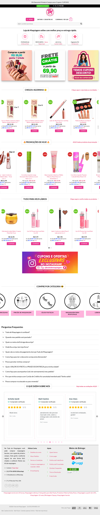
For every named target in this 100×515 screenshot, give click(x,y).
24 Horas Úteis (25, 44)
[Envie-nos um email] (16, 485)
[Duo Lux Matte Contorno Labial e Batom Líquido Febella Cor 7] (81, 108)
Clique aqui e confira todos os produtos (83, 199)
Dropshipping (34, 471)
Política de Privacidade (56, 464)
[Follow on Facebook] (53, 6)
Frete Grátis (53, 476)
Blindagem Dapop (50, 495)
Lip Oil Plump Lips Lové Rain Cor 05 (64, 232)
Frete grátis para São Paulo (47, 493)
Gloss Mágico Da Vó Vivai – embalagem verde (40, 232)
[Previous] (6, 222)
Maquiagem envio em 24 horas (14, 493)
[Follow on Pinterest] (61, 6)
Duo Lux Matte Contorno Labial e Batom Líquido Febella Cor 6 (57, 121)
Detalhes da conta (35, 452)
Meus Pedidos (34, 456)
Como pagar (53, 456)
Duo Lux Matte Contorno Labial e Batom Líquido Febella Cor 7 (81, 121)
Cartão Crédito (58, 44)
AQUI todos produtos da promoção (85, 142)
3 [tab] (44, 442)
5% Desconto (74, 44)
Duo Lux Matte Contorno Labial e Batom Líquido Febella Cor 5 (32, 121)
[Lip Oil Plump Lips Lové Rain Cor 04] (15, 218)
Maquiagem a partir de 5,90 (86, 493)
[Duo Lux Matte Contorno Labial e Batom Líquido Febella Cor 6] (57, 108)
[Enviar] (81, 23)
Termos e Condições (36, 460)
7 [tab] (56, 442)
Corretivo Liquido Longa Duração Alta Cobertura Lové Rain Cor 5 (19, 176)
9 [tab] (62, 442)
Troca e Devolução (55, 472)
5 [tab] (50, 442)
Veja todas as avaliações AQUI (86, 386)
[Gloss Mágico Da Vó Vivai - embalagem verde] (40, 218)
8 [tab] (59, 442)
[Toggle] (3, 332)
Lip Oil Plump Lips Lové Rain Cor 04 (15, 232)
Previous (3, 416)
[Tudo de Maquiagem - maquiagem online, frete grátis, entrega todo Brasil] (50, 12)
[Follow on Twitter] (59, 6)
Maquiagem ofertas (31, 493)
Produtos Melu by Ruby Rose (67, 493)
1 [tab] (38, 442)
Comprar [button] (8, 130)
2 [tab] (41, 442)
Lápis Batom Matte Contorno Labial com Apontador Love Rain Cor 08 (88, 233)
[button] (30, 19)
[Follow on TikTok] (57, 6)
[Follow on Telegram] (62, 6)
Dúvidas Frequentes (56, 468)
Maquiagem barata (63, 495)
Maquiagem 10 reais (37, 495)
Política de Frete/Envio (56, 460)
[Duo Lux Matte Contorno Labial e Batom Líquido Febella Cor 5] (33, 108)
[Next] (94, 222)
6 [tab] (53, 442)
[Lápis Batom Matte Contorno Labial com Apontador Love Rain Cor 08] (88, 218)
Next (97, 416)
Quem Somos (54, 452)
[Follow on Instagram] (55, 6)
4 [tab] (47, 442)
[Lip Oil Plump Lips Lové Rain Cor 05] (64, 218)
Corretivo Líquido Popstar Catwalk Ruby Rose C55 (69, 176)
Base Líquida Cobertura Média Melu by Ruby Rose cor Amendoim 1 (44, 176)
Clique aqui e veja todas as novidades (84, 90)
